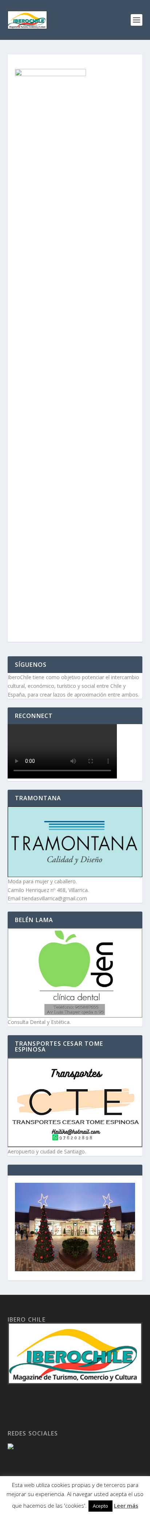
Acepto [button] (100, 1506)
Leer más (126, 1505)
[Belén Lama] (75, 973)
